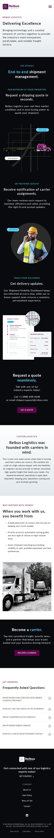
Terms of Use (27, 801)
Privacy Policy (39, 831)
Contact (27, 806)
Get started (25, 776)
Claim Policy (27, 795)
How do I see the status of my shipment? (23, 709)
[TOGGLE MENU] (50, 7)
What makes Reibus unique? (17, 726)
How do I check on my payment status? (23, 734)
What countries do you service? (19, 717)
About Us (27, 790)
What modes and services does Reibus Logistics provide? (22, 699)
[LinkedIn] (27, 815)
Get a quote (27, 410)
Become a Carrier (27, 653)
